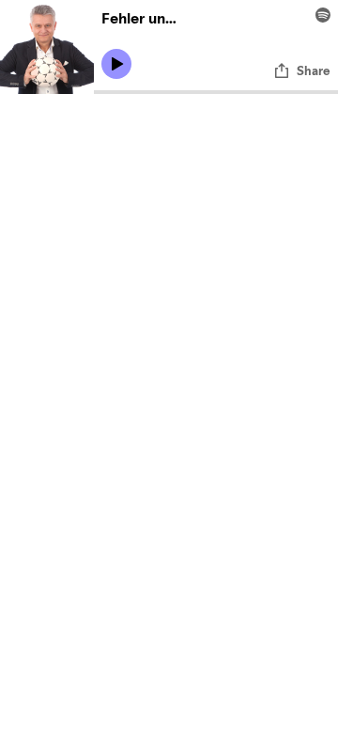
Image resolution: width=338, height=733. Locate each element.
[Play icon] (116, 64)
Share (313, 70)
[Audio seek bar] (216, 92)
